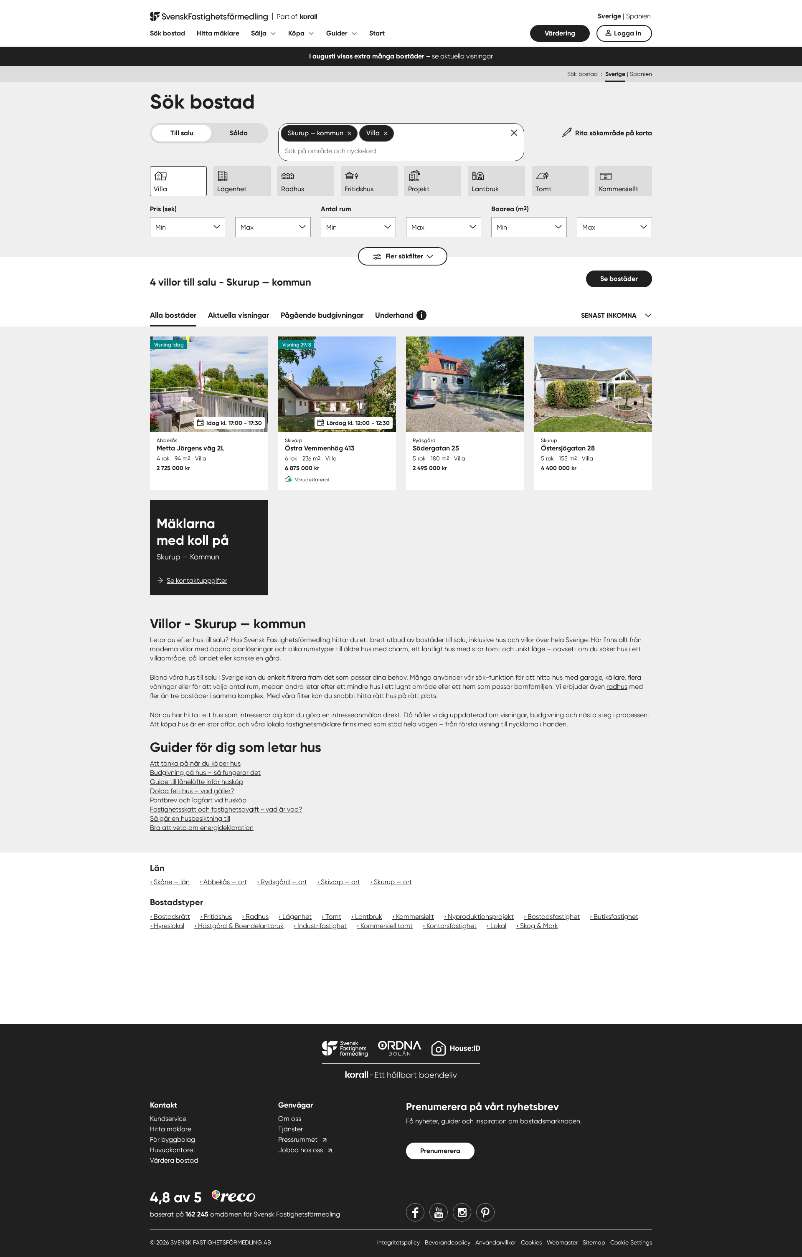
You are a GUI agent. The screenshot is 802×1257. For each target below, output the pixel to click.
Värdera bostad (174, 1160)
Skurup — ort (393, 882)
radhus (617, 686)
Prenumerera (440, 1151)
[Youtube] (438, 1212)
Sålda (239, 133)
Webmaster (563, 1242)
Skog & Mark (539, 926)
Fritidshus (218, 917)
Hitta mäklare (218, 33)
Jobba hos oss (300, 1150)
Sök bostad (167, 33)
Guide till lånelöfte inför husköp (196, 782)
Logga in (627, 33)
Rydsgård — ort (284, 882)
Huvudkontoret (172, 1150)
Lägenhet (297, 917)
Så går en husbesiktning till (190, 818)
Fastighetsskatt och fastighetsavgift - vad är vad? (226, 809)
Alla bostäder (173, 315)
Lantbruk (368, 917)
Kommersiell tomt (386, 926)
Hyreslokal (169, 926)
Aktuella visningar (238, 315)
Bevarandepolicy (448, 1242)
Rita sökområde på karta (613, 133)
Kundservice (168, 1119)
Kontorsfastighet (451, 926)
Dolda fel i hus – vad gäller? (192, 791)
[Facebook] (415, 1212)
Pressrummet (297, 1139)
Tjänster (290, 1129)
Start (377, 33)
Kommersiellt (415, 917)
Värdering (560, 33)
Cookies (532, 1242)
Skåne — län (172, 882)
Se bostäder (619, 279)
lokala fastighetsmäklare (303, 724)
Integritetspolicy (399, 1242)
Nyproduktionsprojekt (481, 917)
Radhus (257, 917)
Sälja (258, 33)
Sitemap (595, 1242)
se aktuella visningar (462, 56)
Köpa (296, 33)
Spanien (638, 16)
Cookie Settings (631, 1242)
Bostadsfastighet (554, 917)
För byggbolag (172, 1139)
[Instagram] (462, 1212)
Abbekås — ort (225, 882)
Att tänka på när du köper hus (195, 763)
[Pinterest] (485, 1212)
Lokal (498, 926)
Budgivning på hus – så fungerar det (205, 772)
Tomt (333, 917)
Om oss (289, 1119)
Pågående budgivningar (322, 315)
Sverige (610, 16)
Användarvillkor (496, 1242)
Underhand (394, 315)
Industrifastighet (322, 926)
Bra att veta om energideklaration (202, 828)
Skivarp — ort (340, 882)
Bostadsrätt (172, 917)
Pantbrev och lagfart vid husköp (198, 800)
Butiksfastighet (616, 917)
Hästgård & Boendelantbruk (241, 926)
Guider (337, 33)
